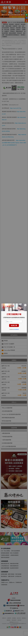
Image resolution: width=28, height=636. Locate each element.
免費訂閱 (14, 325)
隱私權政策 (16, 329)
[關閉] (25, 305)
